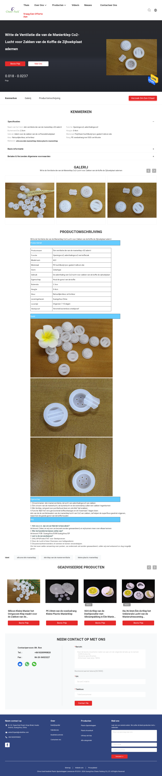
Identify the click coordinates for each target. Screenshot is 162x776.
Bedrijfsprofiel (55, 725)
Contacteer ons (56, 740)
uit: (77, 676)
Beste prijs (15, 64)
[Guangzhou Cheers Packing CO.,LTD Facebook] (7, 745)
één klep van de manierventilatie (57, 558)
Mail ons (38, 64)
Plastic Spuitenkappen (88, 725)
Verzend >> (119, 756)
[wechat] (34, 664)
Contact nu (83, 703)
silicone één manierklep (26, 558)
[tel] (41, 664)
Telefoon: (80, 689)
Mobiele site (79, 768)
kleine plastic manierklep (88, 558)
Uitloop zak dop (86, 736)
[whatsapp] (27, 664)
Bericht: (79, 647)
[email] (20, 664)
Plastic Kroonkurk (87, 730)
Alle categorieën (86, 740)
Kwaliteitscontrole (57, 735)
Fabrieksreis (55, 730)
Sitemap (67, 768)
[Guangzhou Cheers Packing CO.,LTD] (13, 10)
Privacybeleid (92, 768)
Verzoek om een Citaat (143, 98)
